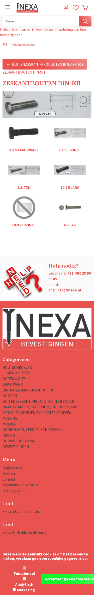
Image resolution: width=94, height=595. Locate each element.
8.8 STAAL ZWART (24, 150)
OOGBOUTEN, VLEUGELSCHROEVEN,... (33, 429)
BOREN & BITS (14, 378)
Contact (9, 479)
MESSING (10, 418)
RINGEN (9, 435)
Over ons (10, 473)
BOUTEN (10, 395)
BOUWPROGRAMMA (18, 441)
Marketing (26, 589)
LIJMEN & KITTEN (17, 373)
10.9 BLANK (69, 187)
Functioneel (24, 573)
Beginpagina (12, 468)
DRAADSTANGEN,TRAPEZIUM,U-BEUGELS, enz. (40, 407)
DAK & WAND (13, 384)
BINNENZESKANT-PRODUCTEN (28, 390)
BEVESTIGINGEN (16, 446)
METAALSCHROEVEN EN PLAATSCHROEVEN (37, 412)
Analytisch (24, 584)
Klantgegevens (14, 490)
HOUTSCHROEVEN (17, 367)
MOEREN (10, 424)
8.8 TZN (24, 187)
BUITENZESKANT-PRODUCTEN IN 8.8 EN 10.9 (38, 401)
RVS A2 (70, 224)
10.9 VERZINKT (24, 224)
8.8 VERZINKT (70, 150)
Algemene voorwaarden (21, 484)
